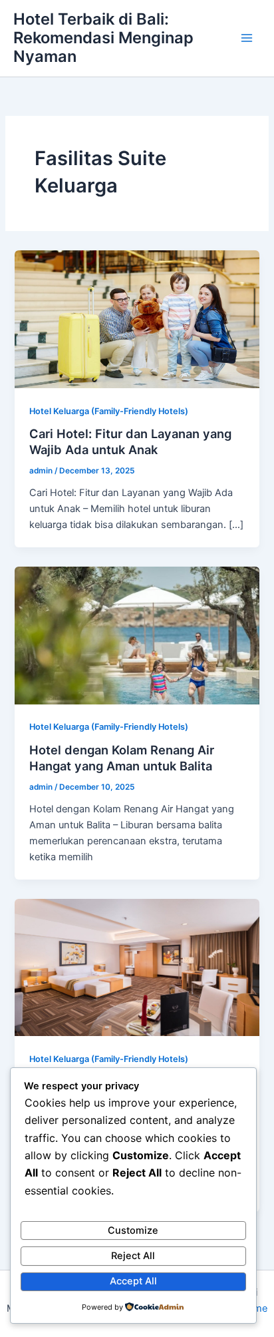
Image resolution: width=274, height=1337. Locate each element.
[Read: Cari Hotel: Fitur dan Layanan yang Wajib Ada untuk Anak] (137, 319)
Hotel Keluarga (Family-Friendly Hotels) (108, 411)
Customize (133, 1230)
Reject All (133, 1256)
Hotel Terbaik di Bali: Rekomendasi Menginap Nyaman (103, 38)
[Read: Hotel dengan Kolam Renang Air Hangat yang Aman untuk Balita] (137, 635)
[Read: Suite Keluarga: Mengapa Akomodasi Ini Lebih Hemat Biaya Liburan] (137, 967)
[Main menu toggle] (247, 38)
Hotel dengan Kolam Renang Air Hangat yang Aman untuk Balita (121, 757)
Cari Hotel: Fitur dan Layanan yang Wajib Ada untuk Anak (130, 441)
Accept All (133, 1281)
